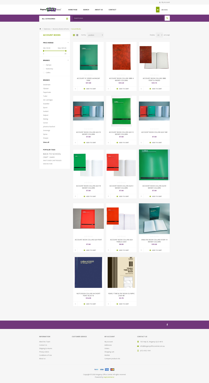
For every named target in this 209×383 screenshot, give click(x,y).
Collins (48, 72)
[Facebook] (167, 324)
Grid (74, 35)
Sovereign (46, 130)
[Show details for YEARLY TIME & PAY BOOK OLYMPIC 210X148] (121, 272)
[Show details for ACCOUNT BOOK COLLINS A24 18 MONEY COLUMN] (88, 164)
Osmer (45, 123)
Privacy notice (44, 352)
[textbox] (118, 18)
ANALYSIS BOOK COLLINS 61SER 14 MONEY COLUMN (154, 241)
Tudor (45, 96)
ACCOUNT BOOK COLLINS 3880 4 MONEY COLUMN (121, 79)
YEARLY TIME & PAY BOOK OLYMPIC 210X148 (121, 294)
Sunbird (45, 111)
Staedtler (46, 104)
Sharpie (45, 138)
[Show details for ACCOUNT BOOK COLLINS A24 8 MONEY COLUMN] (154, 164)
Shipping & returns (45, 348)
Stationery (49, 69)
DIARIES (52, 157)
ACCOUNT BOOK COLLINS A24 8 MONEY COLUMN (154, 187)
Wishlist (107, 355)
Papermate (47, 92)
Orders (106, 348)
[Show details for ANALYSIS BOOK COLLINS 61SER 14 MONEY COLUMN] (154, 218)
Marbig (45, 119)
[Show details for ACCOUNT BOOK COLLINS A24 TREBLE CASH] (121, 218)
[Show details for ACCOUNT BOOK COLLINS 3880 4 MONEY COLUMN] (121, 57)
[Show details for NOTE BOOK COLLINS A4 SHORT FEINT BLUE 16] (88, 272)
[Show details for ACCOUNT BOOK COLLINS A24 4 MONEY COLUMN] (121, 164)
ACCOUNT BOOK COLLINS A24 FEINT (88, 240)
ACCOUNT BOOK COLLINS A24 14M (154, 132)
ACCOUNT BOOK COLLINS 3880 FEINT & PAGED (154, 79)
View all (46, 142)
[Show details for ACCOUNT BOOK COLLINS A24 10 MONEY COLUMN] (88, 111)
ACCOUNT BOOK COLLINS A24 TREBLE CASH (121, 241)
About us (42, 359)
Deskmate (46, 85)
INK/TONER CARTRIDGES (52, 160)
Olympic (48, 65)
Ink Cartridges (48, 100)
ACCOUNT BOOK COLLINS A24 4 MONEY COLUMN (121, 187)
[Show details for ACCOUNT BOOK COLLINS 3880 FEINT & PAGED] (154, 57)
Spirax (45, 134)
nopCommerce (109, 377)
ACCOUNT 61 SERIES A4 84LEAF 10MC (88, 79)
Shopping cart (109, 352)
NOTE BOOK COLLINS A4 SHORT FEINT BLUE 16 (88, 294)
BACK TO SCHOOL (52, 153)
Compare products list (112, 359)
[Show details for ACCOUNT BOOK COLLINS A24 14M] (154, 111)
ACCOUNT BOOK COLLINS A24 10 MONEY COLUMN (88, 133)
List (77, 35)
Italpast (45, 115)
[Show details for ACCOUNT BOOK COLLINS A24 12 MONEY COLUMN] (121, 111)
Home (40, 29)
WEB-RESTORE (47, 164)
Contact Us (43, 345)
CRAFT (45, 157)
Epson (45, 107)
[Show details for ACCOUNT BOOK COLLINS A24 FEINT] (88, 218)
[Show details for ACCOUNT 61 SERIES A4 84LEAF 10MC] (88, 57)
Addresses (108, 345)
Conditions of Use (45, 355)
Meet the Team (44, 342)
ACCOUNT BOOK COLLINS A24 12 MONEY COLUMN (121, 133)
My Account (165, 2)
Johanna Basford (49, 127)
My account (108, 342)
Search (167, 18)
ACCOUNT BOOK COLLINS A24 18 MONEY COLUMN (88, 187)
